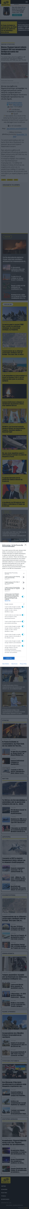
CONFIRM (9, 658)
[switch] (23, 577)
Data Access (14, 663)
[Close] (26, 545)
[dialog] (14, 604)
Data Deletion (5, 663)
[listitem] (14, 573)
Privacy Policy (23, 663)
